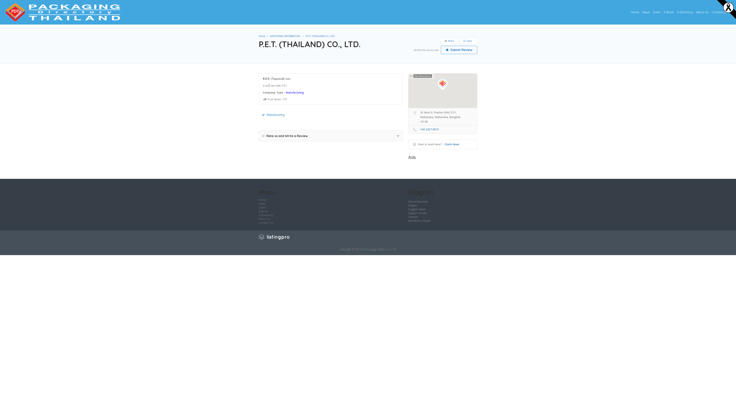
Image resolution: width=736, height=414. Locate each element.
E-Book (669, 12)
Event (656, 12)
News (646, 12)
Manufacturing (275, 115)
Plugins (412, 205)
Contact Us (719, 12)
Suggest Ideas (417, 209)
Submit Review (461, 50)
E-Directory (685, 12)
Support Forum (417, 213)
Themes (413, 217)
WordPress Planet (419, 221)
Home (635, 12)
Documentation (418, 201)
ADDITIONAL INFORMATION (285, 36)
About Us (702, 12)
